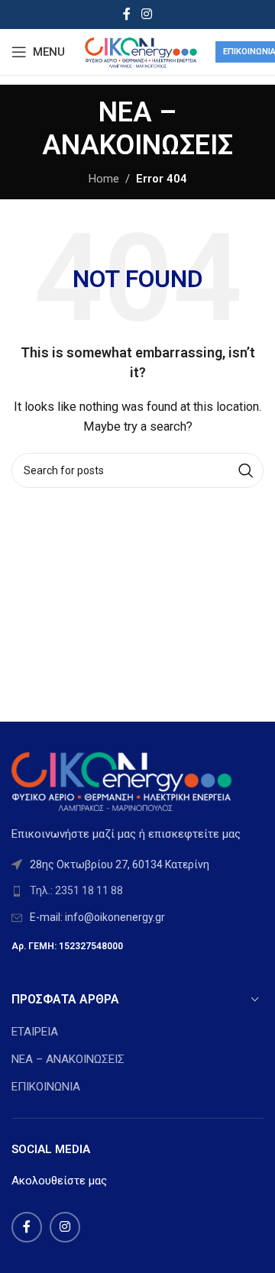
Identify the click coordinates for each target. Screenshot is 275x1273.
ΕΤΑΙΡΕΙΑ (34, 1032)
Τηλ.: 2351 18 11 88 (76, 890)
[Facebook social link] (127, 14)
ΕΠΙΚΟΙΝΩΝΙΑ (45, 1087)
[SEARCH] (246, 470)
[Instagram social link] (146, 14)
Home (104, 179)
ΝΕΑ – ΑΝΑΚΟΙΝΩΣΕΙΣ (68, 1059)
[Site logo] (140, 51)
